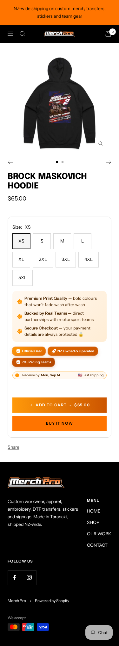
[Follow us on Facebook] (15, 577)
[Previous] (10, 162)
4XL (88, 259)
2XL (43, 259)
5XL (22, 277)
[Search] (22, 34)
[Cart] (108, 34)
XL (21, 259)
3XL (66, 259)
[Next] (108, 162)
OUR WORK (99, 534)
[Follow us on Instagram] (29, 577)
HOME (94, 511)
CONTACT (97, 545)
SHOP (93, 522)
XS (21, 241)
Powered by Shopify (52, 600)
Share (13, 447)
